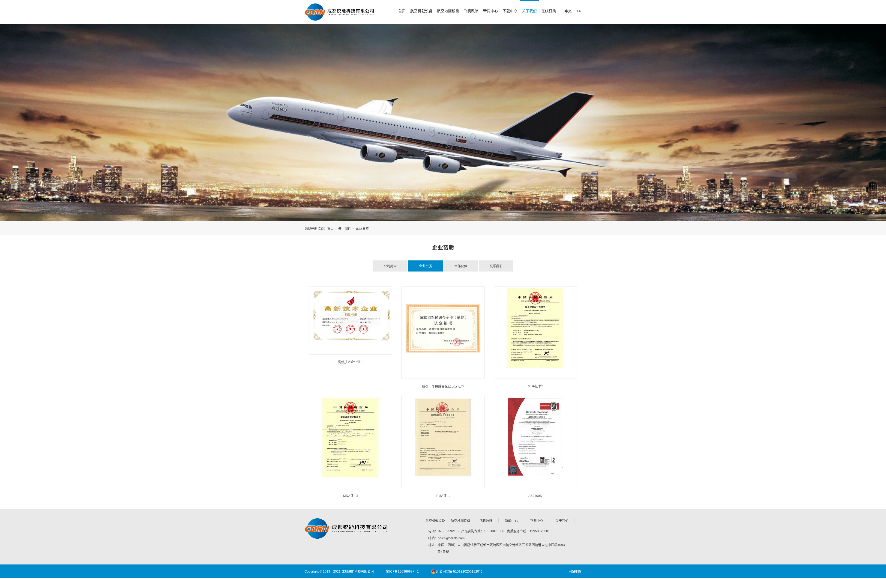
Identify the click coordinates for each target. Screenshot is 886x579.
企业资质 (425, 266)
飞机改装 (471, 11)
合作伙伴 (460, 266)
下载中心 (510, 11)
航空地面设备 (448, 11)
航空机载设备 (421, 11)
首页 (402, 11)
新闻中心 (490, 11)
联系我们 (496, 266)
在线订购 (548, 11)
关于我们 (529, 11)
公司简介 (390, 266)
